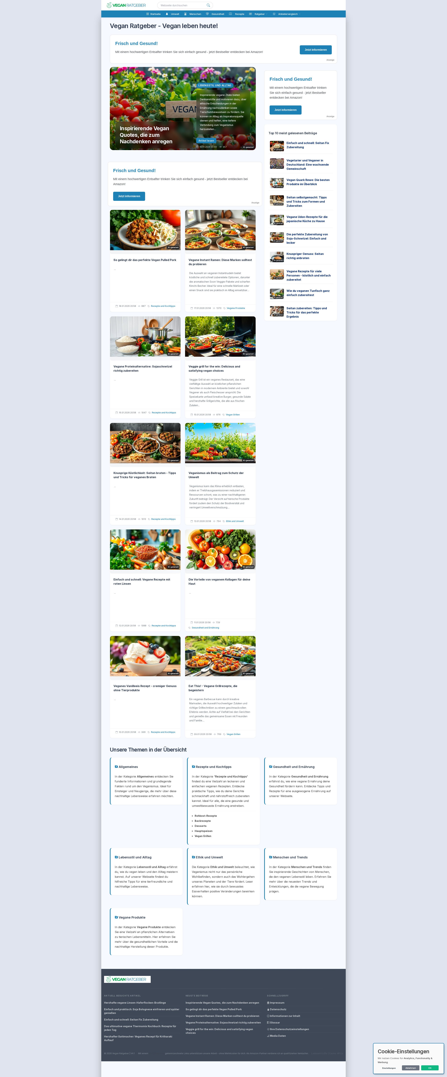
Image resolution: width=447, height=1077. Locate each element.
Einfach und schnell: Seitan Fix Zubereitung (131, 1019)
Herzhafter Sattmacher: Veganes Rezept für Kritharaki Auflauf (138, 1038)
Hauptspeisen (203, 830)
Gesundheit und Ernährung (205, 627)
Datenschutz (277, 1009)
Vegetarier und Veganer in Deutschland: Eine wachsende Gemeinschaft (308, 164)
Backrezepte (203, 820)
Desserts (201, 825)
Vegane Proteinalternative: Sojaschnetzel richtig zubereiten (223, 1022)
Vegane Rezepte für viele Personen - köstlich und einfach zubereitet (309, 275)
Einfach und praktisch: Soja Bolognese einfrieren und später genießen (141, 1011)
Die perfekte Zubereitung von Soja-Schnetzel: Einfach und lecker (307, 238)
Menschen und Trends (290, 857)
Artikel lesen (206, 140)
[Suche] (208, 5)
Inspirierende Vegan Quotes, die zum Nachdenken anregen (222, 1002)
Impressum (276, 1002)
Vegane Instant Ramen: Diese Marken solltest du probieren (222, 1015)
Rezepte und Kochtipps (163, 306)
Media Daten (277, 1035)
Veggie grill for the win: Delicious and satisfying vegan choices (219, 1031)
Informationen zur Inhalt (284, 1015)
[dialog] (409, 1059)
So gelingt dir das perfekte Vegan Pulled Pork (144, 260)
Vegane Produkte (236, 308)
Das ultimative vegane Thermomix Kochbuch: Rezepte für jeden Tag (140, 1028)
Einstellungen (389, 1068)
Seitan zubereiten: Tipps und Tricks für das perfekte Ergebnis (307, 312)
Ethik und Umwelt (235, 521)
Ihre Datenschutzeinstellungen (289, 1029)
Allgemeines (128, 767)
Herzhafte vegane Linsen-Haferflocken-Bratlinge (135, 1002)
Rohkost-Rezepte (206, 815)
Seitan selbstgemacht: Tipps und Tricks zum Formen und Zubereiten (307, 201)
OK (430, 1068)
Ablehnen (410, 1068)
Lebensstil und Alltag (135, 857)
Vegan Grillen (233, 414)
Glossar (274, 1022)
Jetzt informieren (316, 49)
